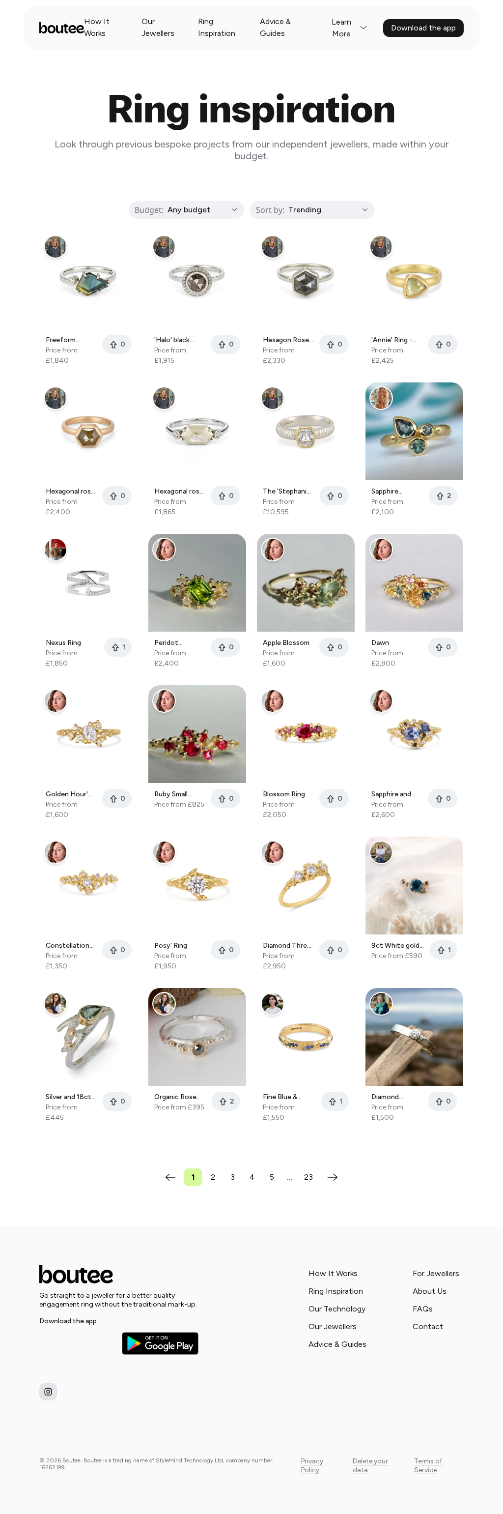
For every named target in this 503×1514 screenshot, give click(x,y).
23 (308, 1177)
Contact (428, 1326)
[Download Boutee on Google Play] (160, 1343)
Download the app (423, 27)
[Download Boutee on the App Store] (77, 1343)
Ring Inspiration (216, 27)
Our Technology (336, 1308)
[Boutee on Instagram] (48, 1391)
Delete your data (370, 1465)
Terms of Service (428, 1465)
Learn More (341, 27)
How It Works (97, 27)
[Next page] (332, 1177)
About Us (430, 1291)
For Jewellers (436, 1273)
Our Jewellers (157, 27)
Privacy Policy (312, 1465)
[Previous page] (170, 1177)
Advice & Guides (275, 27)
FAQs (423, 1308)
